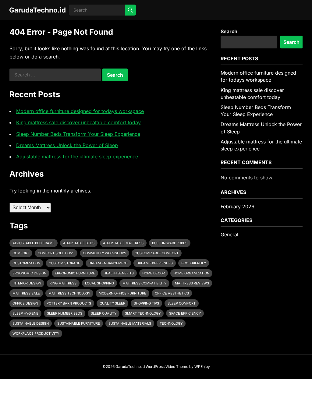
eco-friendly (193, 263)
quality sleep (112, 303)
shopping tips (146, 303)
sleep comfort (182, 303)
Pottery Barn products (69, 303)
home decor (153, 273)
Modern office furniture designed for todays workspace (80, 111)
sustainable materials (129, 323)
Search (229, 31)
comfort (20, 253)
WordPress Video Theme (167, 366)
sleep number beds (64, 313)
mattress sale (26, 293)
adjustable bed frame (33, 243)
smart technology (143, 313)
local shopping (99, 283)
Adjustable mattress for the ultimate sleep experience (77, 156)
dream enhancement (108, 263)
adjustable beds (78, 243)
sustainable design (30, 323)
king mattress (63, 283)
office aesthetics (172, 293)
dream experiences (154, 263)
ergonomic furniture (75, 273)
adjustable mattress (123, 243)
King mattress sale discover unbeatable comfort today (78, 122)
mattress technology (69, 293)
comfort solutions (56, 253)
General (229, 234)
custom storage (64, 263)
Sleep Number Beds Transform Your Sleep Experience (78, 134)
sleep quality (103, 313)
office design (25, 303)
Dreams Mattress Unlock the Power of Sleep (67, 145)
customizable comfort (157, 253)
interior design (26, 283)
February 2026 (237, 206)
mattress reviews (192, 283)
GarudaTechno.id (37, 10)
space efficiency (185, 313)
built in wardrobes (169, 243)
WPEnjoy (202, 366)
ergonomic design (29, 273)
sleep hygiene (25, 313)
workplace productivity (35, 333)
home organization (191, 273)
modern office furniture (122, 293)
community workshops (104, 253)
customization (26, 263)
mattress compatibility (144, 283)
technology (171, 323)
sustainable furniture (78, 323)
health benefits (119, 273)
